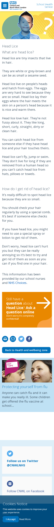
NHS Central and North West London (18, 5)
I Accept (11, 519)
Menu (4, 5)
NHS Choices (17, 283)
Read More (25, 519)
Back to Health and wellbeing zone (26, 350)
